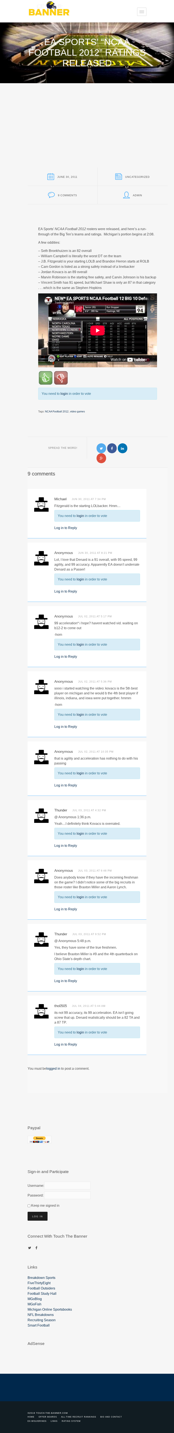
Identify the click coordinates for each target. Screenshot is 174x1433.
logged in (53, 1068)
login (64, 393)
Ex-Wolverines (37, 1421)
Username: (35, 1185)
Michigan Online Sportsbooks (50, 1309)
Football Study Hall (42, 1293)
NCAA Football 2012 (57, 411)
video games (77, 411)
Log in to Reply (65, 528)
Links (54, 1421)
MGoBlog (35, 1299)
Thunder (60, 810)
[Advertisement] (87, 115)
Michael (60, 499)
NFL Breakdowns (41, 1315)
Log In (37, 1216)
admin (137, 195)
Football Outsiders (41, 1288)
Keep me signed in (45, 1205)
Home (31, 1417)
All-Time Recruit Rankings (78, 1417)
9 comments (67, 195)
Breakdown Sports (41, 1278)
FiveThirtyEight (39, 1283)
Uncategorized (137, 176)
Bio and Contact (111, 1417)
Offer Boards (48, 1417)
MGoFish (34, 1304)
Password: (35, 1195)
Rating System (71, 1421)
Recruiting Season (42, 1320)
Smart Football (39, 1325)
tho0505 (60, 1006)
